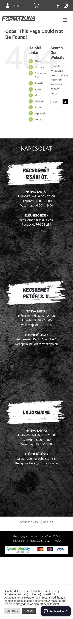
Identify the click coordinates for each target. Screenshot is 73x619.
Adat (58, 540)
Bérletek (39, 67)
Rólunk (38, 107)
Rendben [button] (28, 610)
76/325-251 (43, 224)
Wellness (39, 101)
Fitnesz (38, 61)
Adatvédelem (19, 540)
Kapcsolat (40, 113)
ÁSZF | (50, 540)
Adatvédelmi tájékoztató (19, 597)
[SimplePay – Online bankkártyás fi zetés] (36, 547)
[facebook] (58, 6)
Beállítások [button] (12, 610)
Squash (39, 83)
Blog (37, 95)
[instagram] (66, 6)
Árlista (38, 89)
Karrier (38, 119)
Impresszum (36, 540)
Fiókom (17, 6)
